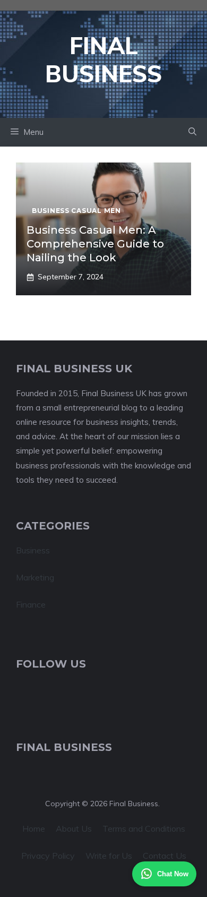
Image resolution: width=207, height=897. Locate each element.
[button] (192, 132)
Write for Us (108, 855)
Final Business (103, 59)
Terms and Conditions (143, 828)
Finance (31, 604)
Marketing (35, 577)
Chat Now (172, 874)
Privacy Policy (48, 855)
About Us (74, 828)
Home (33, 828)
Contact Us (164, 855)
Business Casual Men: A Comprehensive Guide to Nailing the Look (95, 244)
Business (33, 550)
